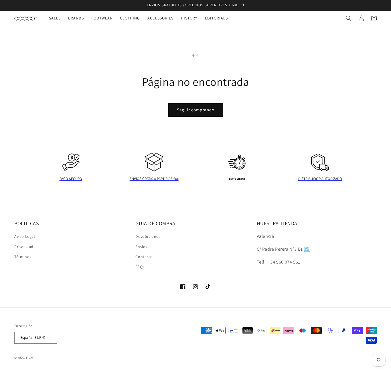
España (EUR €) (33, 337)
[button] (348, 18)
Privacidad (23, 246)
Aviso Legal (24, 236)
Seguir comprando (195, 109)
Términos (22, 256)
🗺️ (307, 249)
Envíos (141, 246)
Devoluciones (147, 236)
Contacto (144, 256)
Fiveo (30, 358)
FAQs (139, 266)
